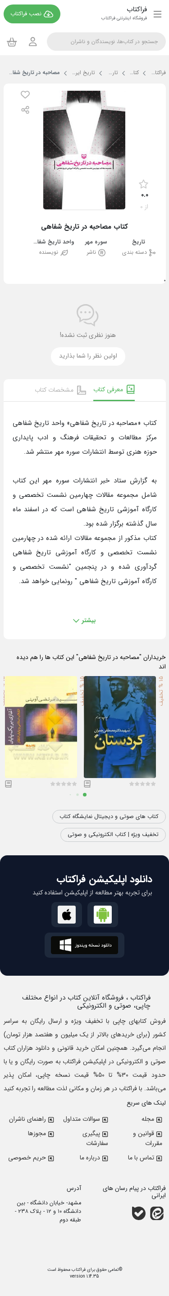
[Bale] (139, 1213)
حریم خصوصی (27, 1158)
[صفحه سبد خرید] (12, 42)
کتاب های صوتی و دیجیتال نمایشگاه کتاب (109, 816)
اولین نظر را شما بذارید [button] (88, 356)
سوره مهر (96, 242)
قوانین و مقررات (147, 1138)
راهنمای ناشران (27, 1119)
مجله (148, 1119)
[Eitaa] (157, 1213)
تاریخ (138, 242)
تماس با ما (141, 1158)
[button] (25, 94)
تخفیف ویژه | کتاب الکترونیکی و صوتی (113, 834)
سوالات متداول (81, 1119)
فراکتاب (78, 1269)
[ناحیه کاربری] (33, 41)
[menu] (157, 14)
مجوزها (37, 1133)
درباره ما (90, 1158)
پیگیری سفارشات (95, 1138)
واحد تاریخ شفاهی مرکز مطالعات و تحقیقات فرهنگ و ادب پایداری (53, 242)
